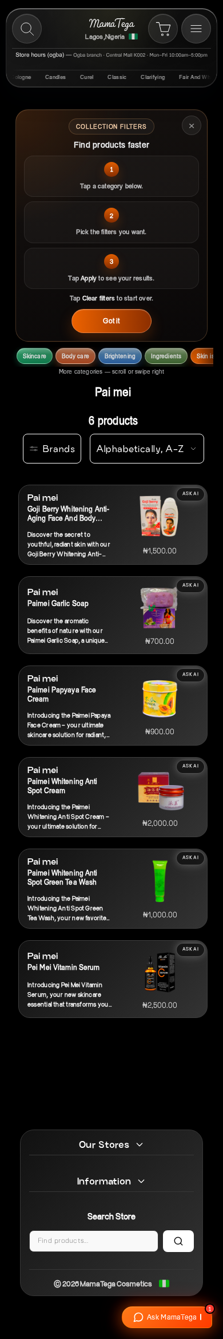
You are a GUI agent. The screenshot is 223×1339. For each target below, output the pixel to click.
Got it (111, 320)
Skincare (34, 355)
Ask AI (190, 494)
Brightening (120, 355)
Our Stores (104, 1144)
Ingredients (166, 355)
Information (104, 1181)
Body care (75, 355)
